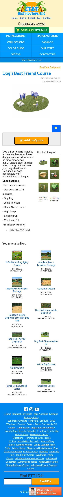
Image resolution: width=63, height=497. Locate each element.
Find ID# (45, 481)
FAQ (39, 18)
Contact (47, 18)
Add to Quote (33, 140)
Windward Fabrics (27, 461)
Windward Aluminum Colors (29, 458)
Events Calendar (27, 431)
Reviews (43, 451)
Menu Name (18, 448)
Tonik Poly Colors (25, 454)
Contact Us (47, 54)
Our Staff (47, 48)
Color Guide (15, 48)
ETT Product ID (48, 81)
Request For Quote (22, 413)
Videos (15, 54)
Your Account (40, 413)
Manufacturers (47, 35)
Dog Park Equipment (50, 67)
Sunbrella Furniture (38, 420)
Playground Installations (39, 448)
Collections (15, 42)
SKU (43, 78)
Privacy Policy (31, 417)
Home (15, 18)
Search (31, 18)
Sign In (22, 18)
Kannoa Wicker (24, 444)
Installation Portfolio (28, 441)
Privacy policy (30, 451)
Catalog (47, 42)
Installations (15, 35)
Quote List (27, 29)
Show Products (30, 59)
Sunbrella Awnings (17, 420)
